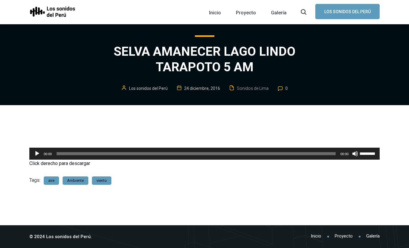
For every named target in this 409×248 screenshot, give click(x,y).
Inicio (215, 13)
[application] (204, 154)
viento (101, 180)
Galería (279, 13)
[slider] (368, 153)
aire (51, 180)
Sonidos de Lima (253, 88)
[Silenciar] (355, 154)
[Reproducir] (37, 154)
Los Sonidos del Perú (347, 11)
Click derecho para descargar (59, 163)
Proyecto (246, 13)
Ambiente (75, 180)
